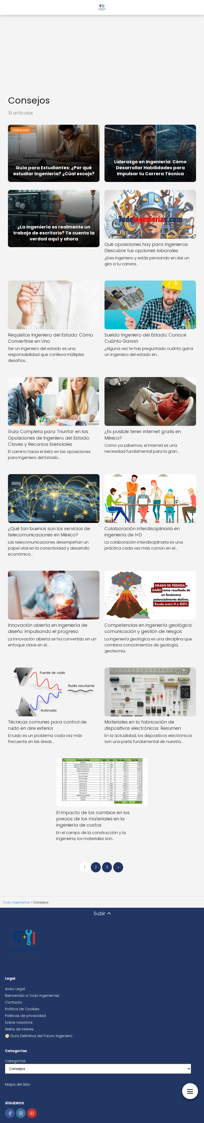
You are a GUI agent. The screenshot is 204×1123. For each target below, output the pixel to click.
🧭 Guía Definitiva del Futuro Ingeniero (38, 1035)
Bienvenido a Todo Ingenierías (32, 995)
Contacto (13, 1002)
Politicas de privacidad (25, 1015)
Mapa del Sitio (17, 1084)
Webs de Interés (19, 1029)
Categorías (15, 1061)
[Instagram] (21, 1113)
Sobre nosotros (19, 1022)
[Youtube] (32, 1113)
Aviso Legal (15, 988)
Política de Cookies (22, 1009)
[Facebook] (10, 1113)
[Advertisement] (102, 52)
